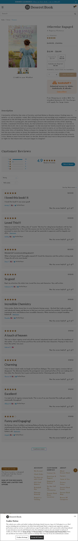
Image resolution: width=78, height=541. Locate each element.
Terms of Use (27, 531)
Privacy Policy (38, 531)
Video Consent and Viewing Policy (56, 531)
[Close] (75, 516)
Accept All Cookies (37, 537)
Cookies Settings (22, 537)
